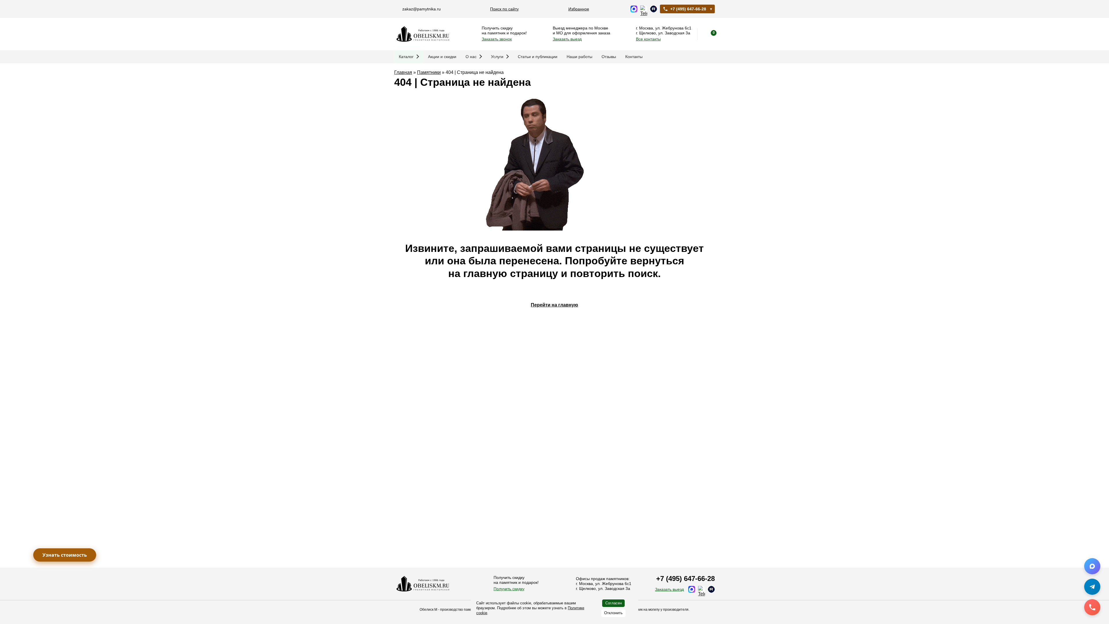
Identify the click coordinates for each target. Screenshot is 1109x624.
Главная (403, 72)
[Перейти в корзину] (709, 34)
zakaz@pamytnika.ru (421, 9)
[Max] (1092, 566)
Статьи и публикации (537, 56)
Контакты (634, 56)
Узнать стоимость (64, 555)
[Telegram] (1092, 587)
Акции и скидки (442, 56)
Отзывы (609, 56)
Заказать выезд (567, 39)
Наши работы (579, 56)
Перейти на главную (554, 304)
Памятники (429, 72)
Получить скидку (509, 588)
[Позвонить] (1092, 607)
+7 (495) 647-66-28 (688, 9)
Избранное (578, 9)
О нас (471, 56)
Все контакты (648, 39)
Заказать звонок (497, 39)
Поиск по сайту (504, 9)
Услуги (497, 56)
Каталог (406, 56)
